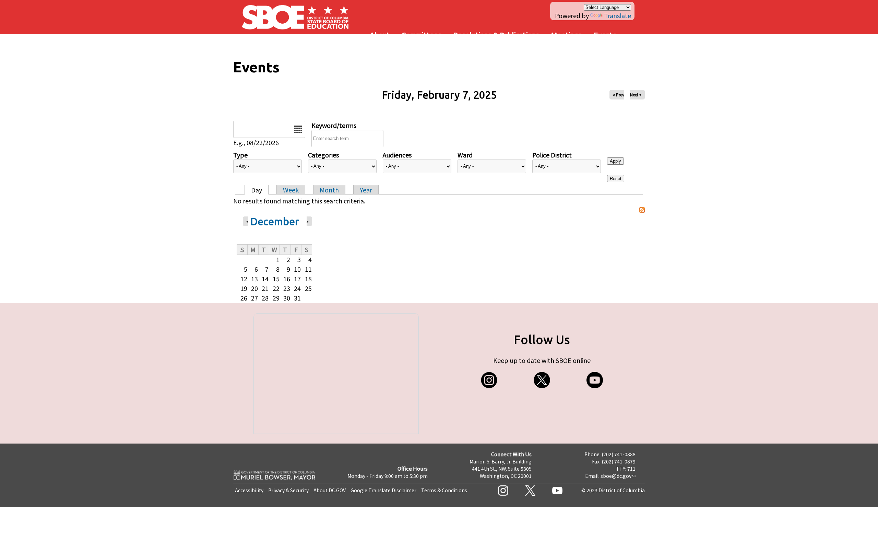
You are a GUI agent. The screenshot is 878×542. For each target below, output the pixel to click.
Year (366, 189)
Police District (552, 154)
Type (240, 154)
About (380, 35)
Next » (635, 94)
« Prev (618, 94)
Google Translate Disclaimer (383, 490)
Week (291, 189)
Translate (617, 15)
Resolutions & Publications (496, 35)
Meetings (566, 35)
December (274, 221)
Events (605, 35)
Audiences (397, 154)
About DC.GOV (329, 490)
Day (256, 189)
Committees (421, 35)
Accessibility (249, 490)
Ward (465, 154)
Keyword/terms (333, 125)
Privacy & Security (288, 490)
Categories (323, 154)
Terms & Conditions (444, 490)
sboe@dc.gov (616, 475)
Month (329, 189)
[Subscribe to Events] (642, 210)
